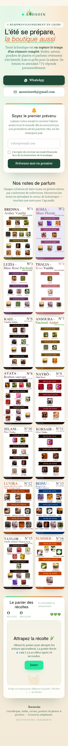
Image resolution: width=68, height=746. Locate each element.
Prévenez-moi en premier (34, 163)
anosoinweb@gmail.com (37, 92)
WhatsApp (36, 80)
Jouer (34, 665)
